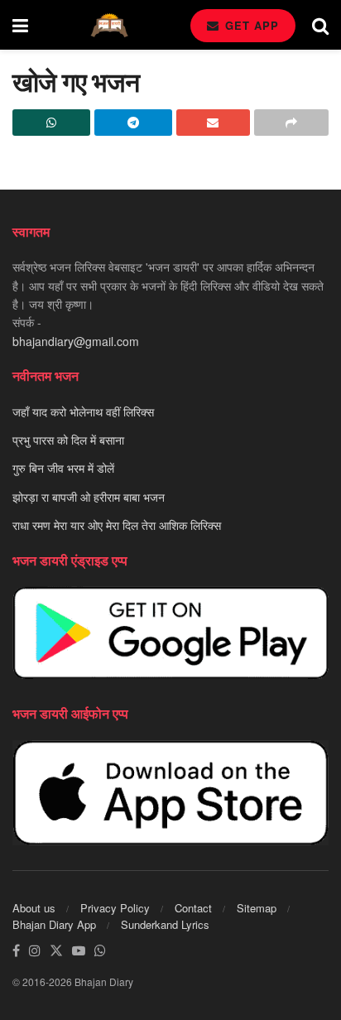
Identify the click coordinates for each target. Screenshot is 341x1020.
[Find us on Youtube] (78, 951)
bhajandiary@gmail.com (75, 341)
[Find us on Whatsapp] (100, 951)
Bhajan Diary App (54, 924)
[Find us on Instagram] (35, 951)
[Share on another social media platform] (291, 122)
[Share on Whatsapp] (51, 122)
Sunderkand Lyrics (165, 924)
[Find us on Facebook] (16, 951)
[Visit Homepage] (109, 25)
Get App (250, 25)
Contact (193, 908)
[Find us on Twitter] (56, 951)
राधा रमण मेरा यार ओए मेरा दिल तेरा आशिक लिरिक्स (116, 525)
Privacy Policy (115, 908)
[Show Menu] (20, 25)
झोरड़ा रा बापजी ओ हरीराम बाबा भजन (88, 496)
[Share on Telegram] (133, 122)
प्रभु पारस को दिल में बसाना (68, 439)
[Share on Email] (213, 122)
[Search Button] (320, 25)
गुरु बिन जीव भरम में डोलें (63, 467)
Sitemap (256, 908)
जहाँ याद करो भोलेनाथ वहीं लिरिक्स (83, 411)
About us (33, 908)
